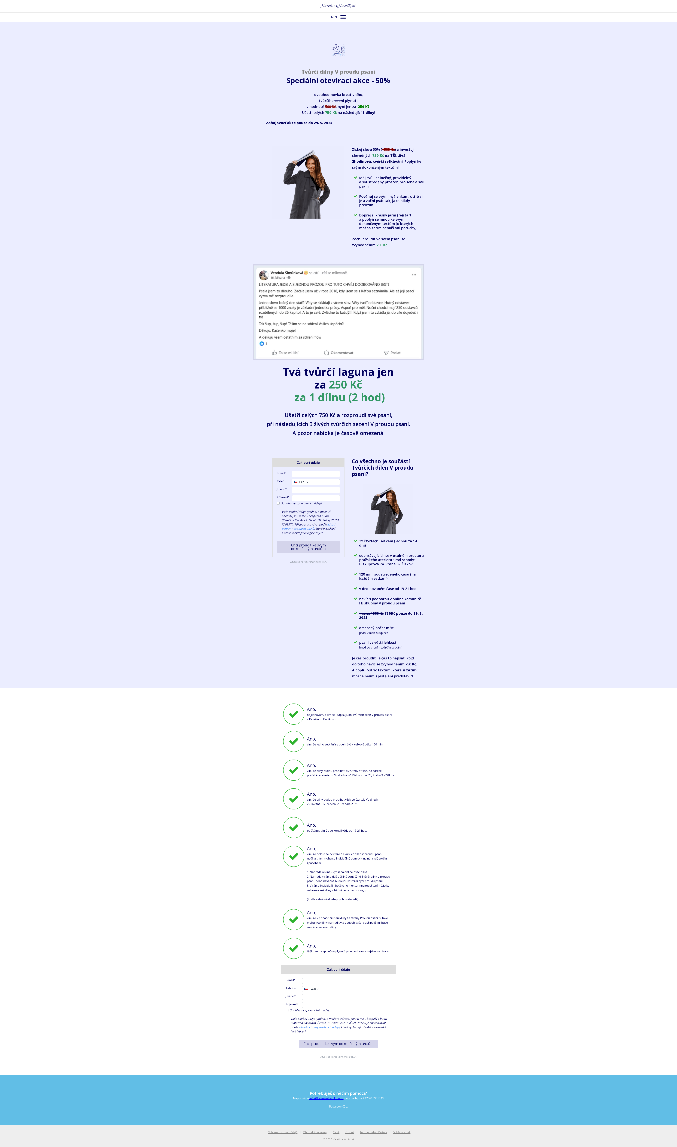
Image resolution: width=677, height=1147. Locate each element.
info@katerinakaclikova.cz (326, 1098)
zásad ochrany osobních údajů (319, 1027)
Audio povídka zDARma (373, 1132)
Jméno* (282, 489)
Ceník (336, 1132)
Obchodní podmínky (315, 1132)
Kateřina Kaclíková (338, 6)
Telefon (282, 481)
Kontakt (349, 1132)
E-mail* (281, 473)
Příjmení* (283, 497)
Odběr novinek (401, 1132)
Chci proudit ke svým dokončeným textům (308, 547)
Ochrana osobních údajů (282, 1132)
